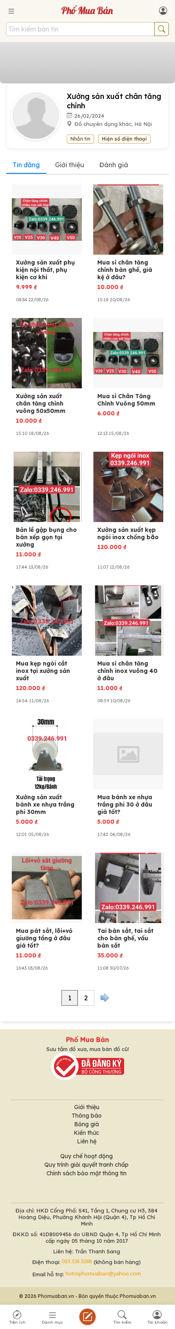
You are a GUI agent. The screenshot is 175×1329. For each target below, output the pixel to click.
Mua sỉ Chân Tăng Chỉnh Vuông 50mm (126, 399)
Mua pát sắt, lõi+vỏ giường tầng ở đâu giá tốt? (44, 938)
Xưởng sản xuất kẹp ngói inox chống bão (128, 533)
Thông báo (87, 1115)
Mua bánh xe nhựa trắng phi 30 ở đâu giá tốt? (124, 804)
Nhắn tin (80, 139)
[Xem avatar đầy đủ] (39, 115)
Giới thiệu (69, 165)
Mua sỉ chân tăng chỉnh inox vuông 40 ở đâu (127, 671)
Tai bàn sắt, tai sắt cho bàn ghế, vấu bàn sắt (125, 938)
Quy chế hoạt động (86, 1156)
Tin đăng (26, 165)
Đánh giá (113, 165)
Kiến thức (86, 1132)
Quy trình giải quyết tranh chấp (86, 1164)
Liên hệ (86, 1141)
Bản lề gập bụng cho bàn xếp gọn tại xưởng (46, 537)
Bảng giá (86, 1124)
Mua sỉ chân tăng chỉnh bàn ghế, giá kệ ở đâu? (124, 270)
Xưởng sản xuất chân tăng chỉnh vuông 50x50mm (41, 403)
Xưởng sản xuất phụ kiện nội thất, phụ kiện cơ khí (45, 270)
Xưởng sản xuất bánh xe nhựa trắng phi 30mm (45, 804)
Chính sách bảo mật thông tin (86, 1173)
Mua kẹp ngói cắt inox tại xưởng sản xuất (43, 671)
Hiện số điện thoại (124, 139)
